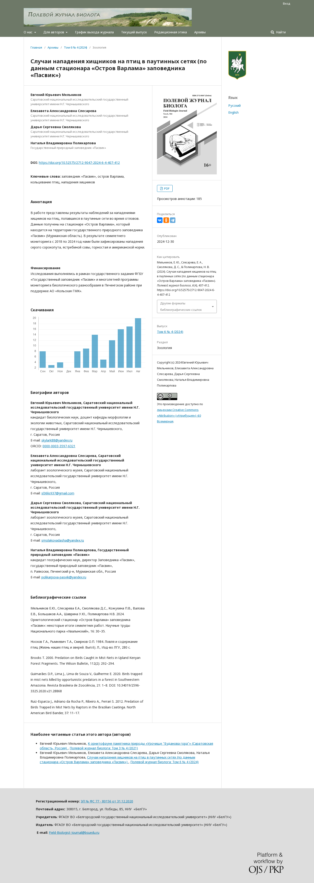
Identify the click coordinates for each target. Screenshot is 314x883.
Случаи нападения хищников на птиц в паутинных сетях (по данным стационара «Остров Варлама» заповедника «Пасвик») (117, 759)
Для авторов (54, 32)
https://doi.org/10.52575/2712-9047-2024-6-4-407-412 (79, 162)
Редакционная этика (170, 32)
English (233, 112)
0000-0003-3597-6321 (59, 446)
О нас (28, 32)
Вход (286, 3)
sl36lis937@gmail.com (57, 493)
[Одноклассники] (166, 220)
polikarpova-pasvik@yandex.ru (63, 577)
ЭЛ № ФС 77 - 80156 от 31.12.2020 (107, 801)
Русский (234, 105)
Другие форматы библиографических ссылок (181, 306)
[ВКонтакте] (160, 220)
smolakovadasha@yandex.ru (62, 540)
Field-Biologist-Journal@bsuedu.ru (74, 832)
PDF (166, 188)
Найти (280, 32)
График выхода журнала (94, 32)
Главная (36, 47)
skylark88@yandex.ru (56, 440)
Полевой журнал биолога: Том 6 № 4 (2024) (164, 762)
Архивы (200, 32)
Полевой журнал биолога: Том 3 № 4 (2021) (104, 748)
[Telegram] (172, 220)
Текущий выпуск (134, 32)
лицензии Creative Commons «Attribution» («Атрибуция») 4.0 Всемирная (179, 415)
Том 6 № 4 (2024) (75, 47)
